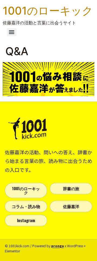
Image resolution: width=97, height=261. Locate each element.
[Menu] (11, 32)
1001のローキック (48, 10)
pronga (57, 245)
